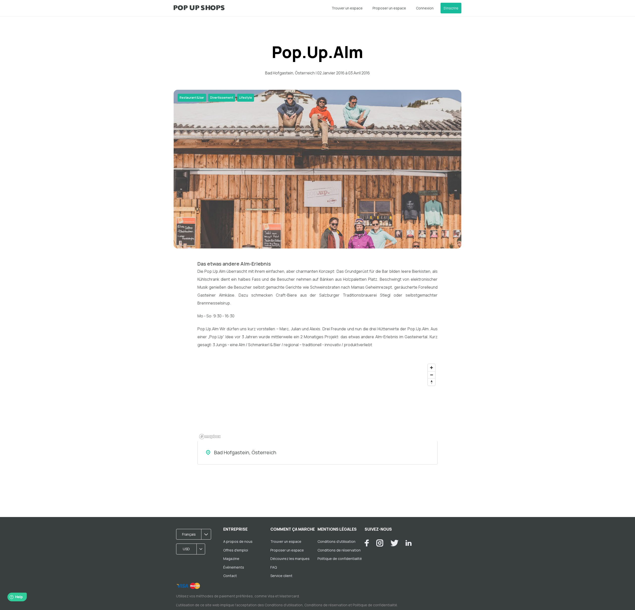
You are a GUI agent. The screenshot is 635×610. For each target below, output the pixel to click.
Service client (281, 575)
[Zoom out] (431, 374)
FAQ (273, 567)
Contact (230, 575)
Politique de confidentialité (340, 558)
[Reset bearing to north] (431, 382)
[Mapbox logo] (210, 436)
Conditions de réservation (339, 550)
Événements (233, 567)
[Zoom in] (431, 367)
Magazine (231, 558)
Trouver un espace (347, 8)
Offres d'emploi (235, 550)
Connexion (425, 8)
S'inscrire (451, 8)
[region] (317, 401)
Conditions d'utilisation (336, 541)
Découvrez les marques (290, 558)
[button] (195, 534)
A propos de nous (238, 541)
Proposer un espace (389, 8)
